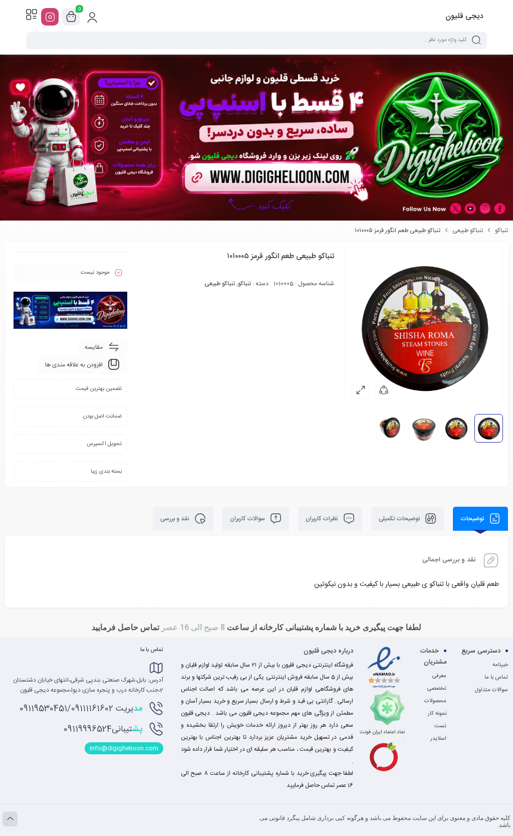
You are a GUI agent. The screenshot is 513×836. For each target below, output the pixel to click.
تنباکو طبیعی (467, 231)
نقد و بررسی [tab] (175, 519)
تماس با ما (496, 677)
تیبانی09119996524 (103, 729)
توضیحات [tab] (472, 519)
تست (440, 726)
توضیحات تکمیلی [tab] (400, 519)
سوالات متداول (491, 690)
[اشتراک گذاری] (384, 390)
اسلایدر (438, 738)
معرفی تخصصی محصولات (435, 689)
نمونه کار (437, 713)
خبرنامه (500, 665)
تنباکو (501, 231)
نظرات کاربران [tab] (323, 519)
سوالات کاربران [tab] (248, 519)
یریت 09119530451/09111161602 (81, 709)
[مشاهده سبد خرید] (71, 17)
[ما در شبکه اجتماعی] (50, 17)
